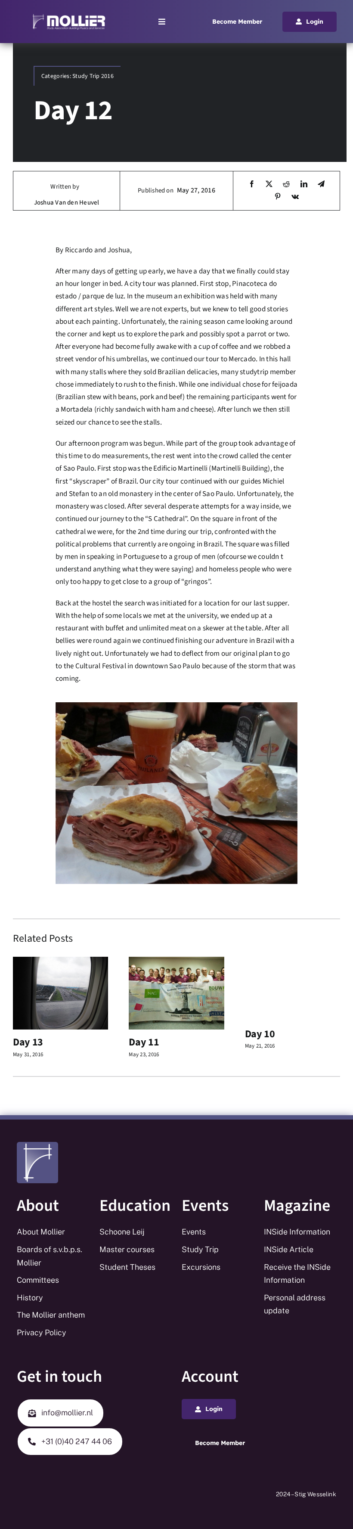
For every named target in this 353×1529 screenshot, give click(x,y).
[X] (269, 184)
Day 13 (28, 1042)
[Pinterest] (277, 197)
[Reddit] (286, 184)
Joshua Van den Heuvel (66, 202)
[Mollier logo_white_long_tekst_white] (68, 16)
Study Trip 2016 (93, 76)
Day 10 (260, 1034)
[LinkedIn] (304, 184)
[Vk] (295, 197)
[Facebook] (252, 184)
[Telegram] (321, 184)
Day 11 (144, 1042)
